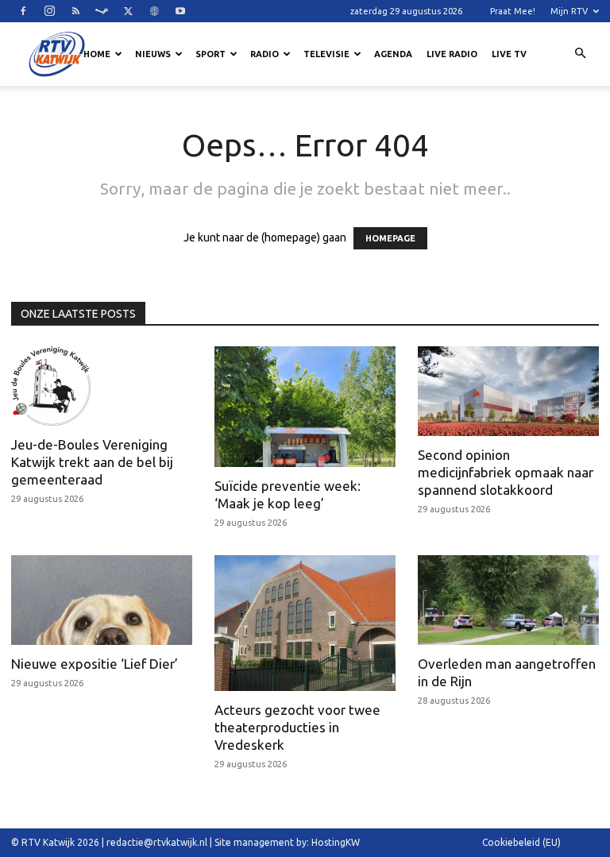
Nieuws (153, 54)
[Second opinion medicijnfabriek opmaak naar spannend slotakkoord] (508, 391)
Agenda (393, 54)
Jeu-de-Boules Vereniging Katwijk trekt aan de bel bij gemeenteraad (92, 462)
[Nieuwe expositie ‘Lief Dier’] (101, 600)
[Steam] (102, 11)
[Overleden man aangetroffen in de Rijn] (508, 600)
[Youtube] (180, 11)
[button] (580, 54)
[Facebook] (23, 11)
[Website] (154, 11)
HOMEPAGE (390, 238)
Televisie (326, 54)
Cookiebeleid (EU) (521, 842)
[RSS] (75, 11)
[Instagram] (49, 11)
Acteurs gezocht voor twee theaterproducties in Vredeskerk (297, 727)
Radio (264, 54)
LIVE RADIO (452, 54)
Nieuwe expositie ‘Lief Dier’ (94, 663)
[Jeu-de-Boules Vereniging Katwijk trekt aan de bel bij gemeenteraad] (101, 386)
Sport (210, 54)
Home (96, 54)
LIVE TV (509, 54)
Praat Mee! (512, 11)
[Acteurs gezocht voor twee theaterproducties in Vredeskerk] (305, 623)
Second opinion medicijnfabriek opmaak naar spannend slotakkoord (505, 472)
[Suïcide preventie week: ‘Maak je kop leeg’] (305, 406)
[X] (128, 11)
